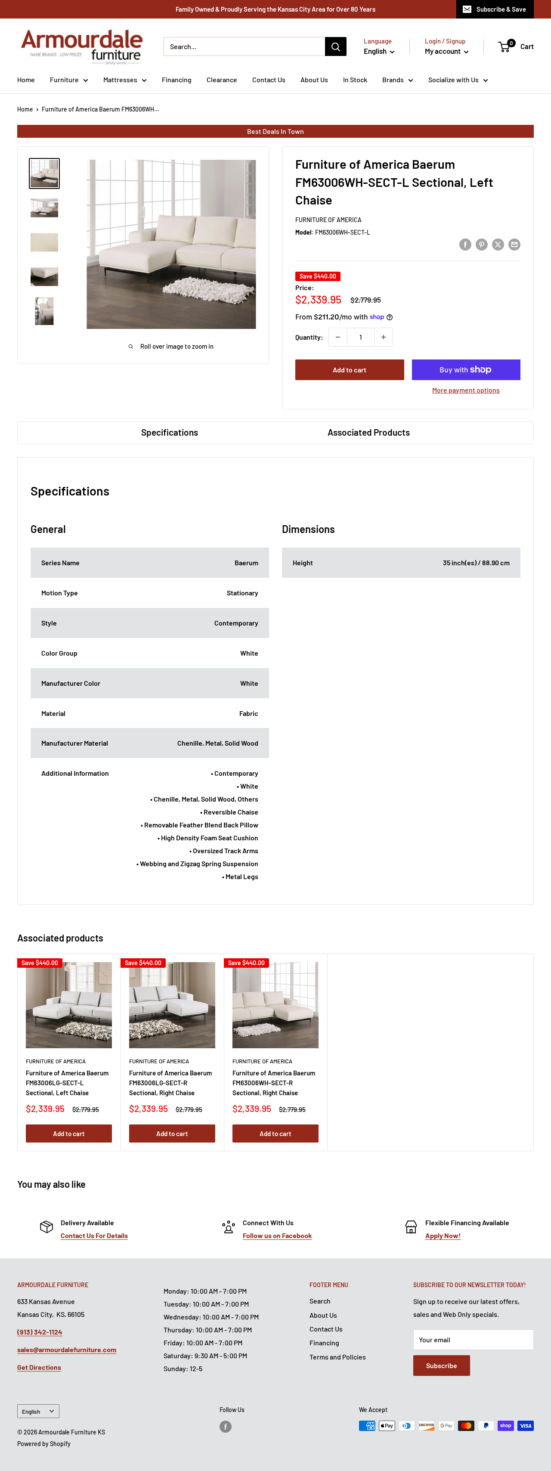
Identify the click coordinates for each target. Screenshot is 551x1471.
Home (26, 79)
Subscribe (441, 1365)
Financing (177, 79)
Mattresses (120, 79)
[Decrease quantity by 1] (338, 337)
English (31, 1411)
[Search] (336, 46)
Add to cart (349, 369)
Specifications (169, 432)
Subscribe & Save (501, 9)
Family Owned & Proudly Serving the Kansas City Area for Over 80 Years (275, 9)
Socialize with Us (453, 79)
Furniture (64, 79)
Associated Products (369, 432)
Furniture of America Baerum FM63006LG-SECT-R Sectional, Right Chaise (170, 1083)
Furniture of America (328, 219)
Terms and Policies (338, 1357)
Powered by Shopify (44, 1443)
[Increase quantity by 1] (384, 337)
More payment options (466, 390)
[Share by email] (514, 244)
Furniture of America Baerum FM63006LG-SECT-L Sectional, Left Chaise (67, 1083)
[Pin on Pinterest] (482, 244)
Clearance (222, 79)
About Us (314, 79)
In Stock (355, 79)
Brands (393, 79)
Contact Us (268, 79)
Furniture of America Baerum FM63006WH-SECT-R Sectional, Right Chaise (273, 1083)
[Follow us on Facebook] (226, 1427)
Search (320, 1301)
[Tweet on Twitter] (498, 244)
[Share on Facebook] (465, 244)
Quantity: (309, 337)
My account (443, 50)
